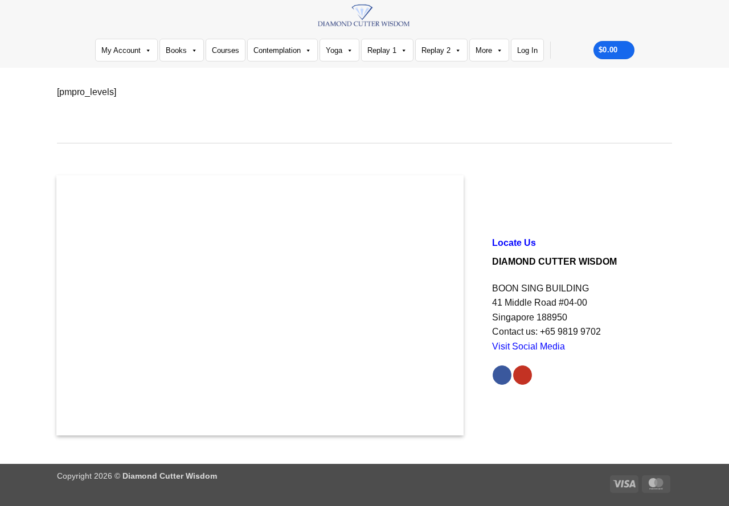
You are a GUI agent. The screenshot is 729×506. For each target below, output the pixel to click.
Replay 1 (381, 50)
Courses (225, 50)
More (484, 50)
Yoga (334, 50)
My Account (121, 50)
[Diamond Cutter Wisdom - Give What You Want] (364, 16)
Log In (527, 50)
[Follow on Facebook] (562, 50)
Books (176, 50)
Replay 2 (435, 50)
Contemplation (277, 50)
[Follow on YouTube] (576, 50)
